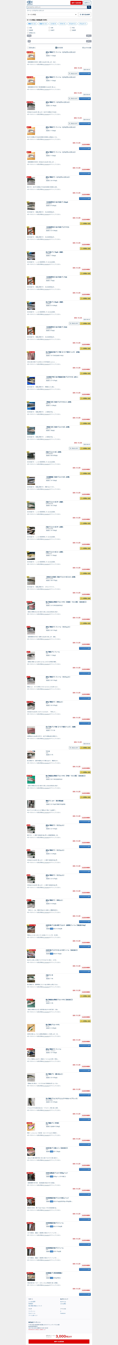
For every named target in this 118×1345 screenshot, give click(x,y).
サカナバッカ (32, 1313)
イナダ (53, 23)
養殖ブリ (32, 23)
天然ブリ (43, 23)
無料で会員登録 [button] (76, 3)
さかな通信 (63, 1303)
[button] (52, 14)
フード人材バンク (33, 1315)
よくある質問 (32, 1301)
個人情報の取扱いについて (35, 1305)
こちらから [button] (46, 64)
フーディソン (32, 1311)
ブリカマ (72, 23)
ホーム (29, 10)
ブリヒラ (82, 23)
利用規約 (31, 1303)
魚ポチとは (63, 1301)
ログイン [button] (87, 3)
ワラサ (62, 23)
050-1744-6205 (33, 1328)
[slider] (29, 38)
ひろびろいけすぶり (38, 10)
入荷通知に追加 (86, 223)
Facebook (62, 1313)
